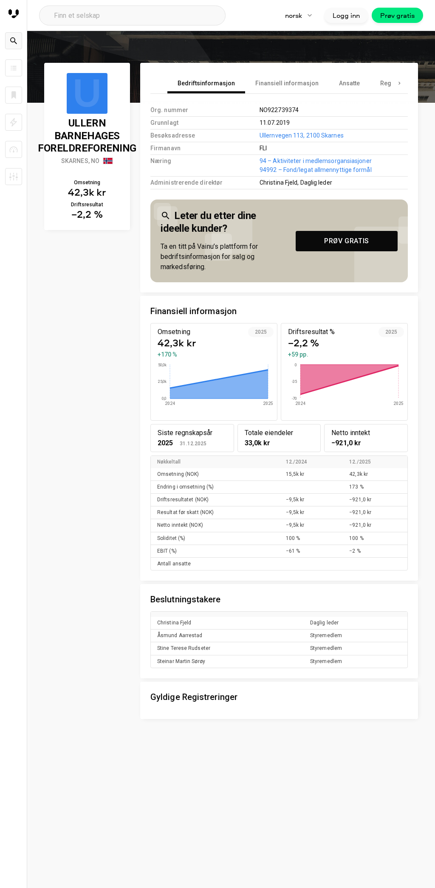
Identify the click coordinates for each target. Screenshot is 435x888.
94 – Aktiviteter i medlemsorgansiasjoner (316, 160)
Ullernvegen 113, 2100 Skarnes (302, 135)
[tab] (206, 83)
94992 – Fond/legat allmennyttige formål (316, 169)
